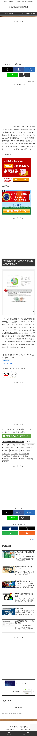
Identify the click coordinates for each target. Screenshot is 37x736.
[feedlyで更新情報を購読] (10, 533)
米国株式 (29, 459)
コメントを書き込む (18, 708)
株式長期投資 (20, 442)
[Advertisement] (18, 41)
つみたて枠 (7, 453)
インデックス (30, 444)
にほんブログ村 (7, 363)
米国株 (22, 459)
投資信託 (15, 459)
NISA (5, 444)
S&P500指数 (20, 444)
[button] (24, 75)
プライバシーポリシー (27, 729)
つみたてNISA (15, 450)
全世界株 (15, 453)
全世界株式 (7, 456)
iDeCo (28, 442)
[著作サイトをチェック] (10, 528)
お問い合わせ (10, 729)
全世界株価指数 (25, 453)
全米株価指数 (16, 456)
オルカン (6, 450)
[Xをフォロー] (27, 528)
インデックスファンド (9, 447)
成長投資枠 (7, 459)
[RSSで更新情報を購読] (27, 533)
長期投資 (6, 461)
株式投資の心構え (8, 442)
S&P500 (12, 444)
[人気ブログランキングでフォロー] (16, 436)
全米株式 (25, 456)
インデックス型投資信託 (25, 447)
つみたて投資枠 (26, 450)
